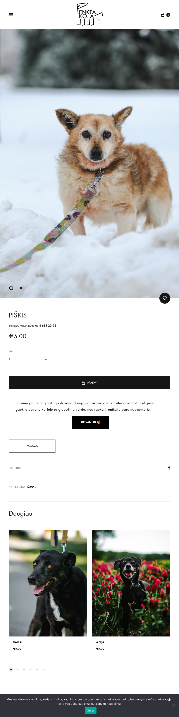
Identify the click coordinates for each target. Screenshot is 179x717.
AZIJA (100, 642)
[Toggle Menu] (11, 14)
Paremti (92, 382)
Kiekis (12, 351)
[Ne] (173, 705)
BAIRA (17, 642)
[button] (11, 288)
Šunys (31, 487)
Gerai (90, 710)
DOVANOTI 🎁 (91, 422)
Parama (32, 446)
